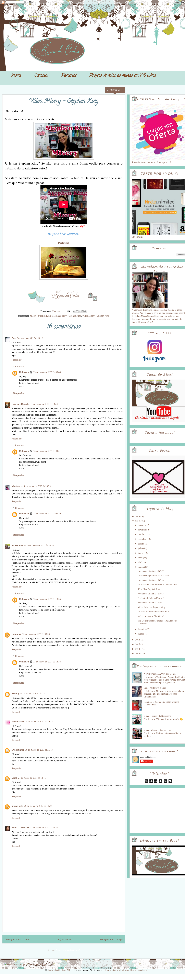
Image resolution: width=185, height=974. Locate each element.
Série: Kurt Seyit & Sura (149, 589)
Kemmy (15, 693)
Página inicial (64, 939)
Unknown (24, 372)
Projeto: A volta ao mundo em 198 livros (122, 75)
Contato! (41, 75)
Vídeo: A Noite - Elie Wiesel (151, 616)
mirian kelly (17, 806)
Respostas (19, 366)
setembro (142, 538)
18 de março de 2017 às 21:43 (39, 750)
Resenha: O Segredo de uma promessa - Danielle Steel (162, 703)
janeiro (141, 633)
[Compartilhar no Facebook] (82, 311)
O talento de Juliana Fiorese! (151, 598)
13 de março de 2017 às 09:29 (47, 513)
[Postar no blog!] (77, 311)
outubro (142, 534)
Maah (14, 778)
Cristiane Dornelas (21, 404)
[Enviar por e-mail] (74, 311)
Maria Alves (17, 486)
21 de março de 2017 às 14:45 (32, 778)
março (141, 566)
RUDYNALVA (19, 545)
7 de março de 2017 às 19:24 (44, 404)
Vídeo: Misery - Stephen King (151, 606)
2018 (137, 516)
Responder (16, 360)
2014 (137, 648)
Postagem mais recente (17, 939)
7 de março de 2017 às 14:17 (30, 338)
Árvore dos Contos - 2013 (59, 970)
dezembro (143, 524)
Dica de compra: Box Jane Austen (153, 575)
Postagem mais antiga (111, 939)
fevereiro (142, 628)
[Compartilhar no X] (79, 311)
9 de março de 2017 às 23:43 (40, 545)
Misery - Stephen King (40, 316)
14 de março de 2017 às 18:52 (34, 693)
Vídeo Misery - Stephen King (95, 316)
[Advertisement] (63, 912)
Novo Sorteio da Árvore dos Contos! (160, 673)
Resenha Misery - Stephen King (66, 316)
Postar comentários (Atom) (68, 950)
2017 (137, 520)
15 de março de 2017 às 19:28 (39, 721)
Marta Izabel (18, 721)
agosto (141, 543)
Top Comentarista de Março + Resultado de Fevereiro (157, 622)
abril (140, 562)
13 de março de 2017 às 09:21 (47, 451)
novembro (143, 529)
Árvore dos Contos (10, 9)
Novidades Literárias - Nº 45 (151, 593)
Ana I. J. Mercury (20, 827)
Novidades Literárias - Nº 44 (151, 602)
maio (140, 557)
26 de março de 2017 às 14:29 (38, 806)
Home (16, 75)
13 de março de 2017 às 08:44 (47, 372)
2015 (137, 644)
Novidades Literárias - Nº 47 (151, 570)
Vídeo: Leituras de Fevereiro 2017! (154, 611)
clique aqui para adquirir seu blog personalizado (125, 970)
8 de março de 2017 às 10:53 (37, 486)
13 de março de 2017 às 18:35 (47, 599)
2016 (137, 639)
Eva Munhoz (18, 750)
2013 (137, 653)
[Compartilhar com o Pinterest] (85, 311)
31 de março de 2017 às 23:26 (44, 827)
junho (141, 552)
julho (140, 548)
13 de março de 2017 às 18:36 (47, 661)
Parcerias (68, 75)
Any (14, 338)
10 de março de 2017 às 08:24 (36, 634)
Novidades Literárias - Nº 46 (151, 579)
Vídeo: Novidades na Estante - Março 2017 (157, 584)
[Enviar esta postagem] (68, 311)
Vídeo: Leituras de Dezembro (157, 715)
